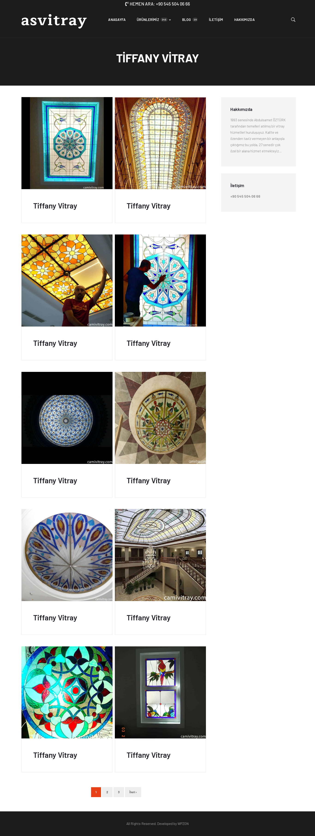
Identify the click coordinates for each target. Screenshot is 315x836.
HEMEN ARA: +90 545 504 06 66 (160, 3)
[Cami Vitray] (54, 23)
